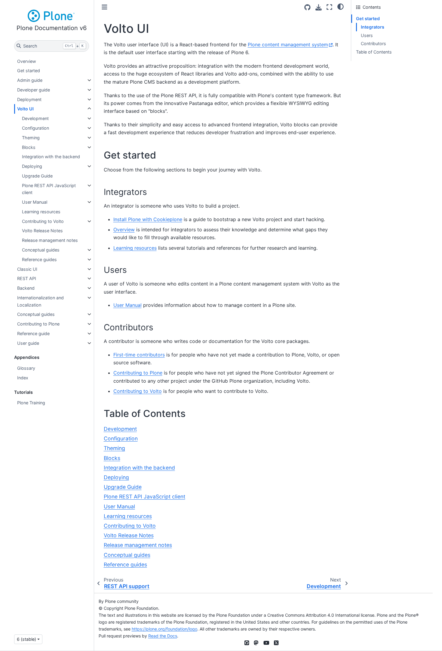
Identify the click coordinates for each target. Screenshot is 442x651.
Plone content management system (288, 45)
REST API (26, 278)
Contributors (373, 43)
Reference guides (39, 259)
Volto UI (25, 108)
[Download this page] (318, 7)
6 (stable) (26, 639)
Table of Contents (374, 51)
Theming (31, 137)
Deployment (29, 99)
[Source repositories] (307, 7)
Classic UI (27, 269)
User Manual (34, 202)
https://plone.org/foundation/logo (164, 628)
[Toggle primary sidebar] (104, 7)
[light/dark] (340, 6)
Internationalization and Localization (40, 301)
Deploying (32, 166)
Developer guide (33, 89)
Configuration (35, 128)
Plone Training (31, 402)
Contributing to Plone (38, 323)
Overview (26, 61)
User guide (28, 343)
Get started (28, 70)
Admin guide (29, 80)
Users (367, 35)
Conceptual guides (41, 249)
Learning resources (41, 211)
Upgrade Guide (37, 175)
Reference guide (33, 333)
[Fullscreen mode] (329, 7)
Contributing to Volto (43, 221)
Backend (26, 288)
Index (22, 377)
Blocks (28, 147)
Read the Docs (162, 635)
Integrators (372, 26)
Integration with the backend (51, 156)
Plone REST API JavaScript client (49, 189)
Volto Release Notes (42, 230)
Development (35, 118)
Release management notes (50, 240)
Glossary (26, 368)
